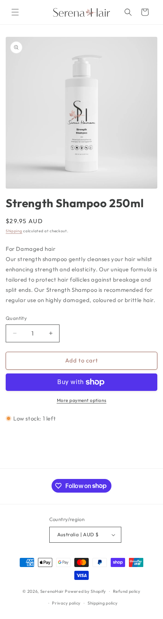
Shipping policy (103, 603)
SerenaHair (52, 591)
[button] (15, 12)
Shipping (14, 230)
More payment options (82, 400)
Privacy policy (66, 603)
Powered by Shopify (85, 591)
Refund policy (127, 591)
